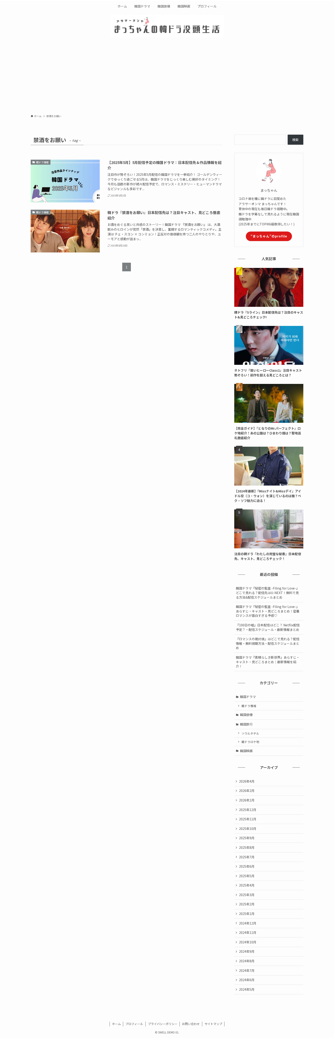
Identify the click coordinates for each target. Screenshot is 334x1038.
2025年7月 (246, 857)
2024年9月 (246, 951)
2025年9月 (246, 838)
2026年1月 (246, 800)
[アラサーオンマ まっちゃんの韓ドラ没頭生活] (167, 26)
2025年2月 (246, 904)
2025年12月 (247, 809)
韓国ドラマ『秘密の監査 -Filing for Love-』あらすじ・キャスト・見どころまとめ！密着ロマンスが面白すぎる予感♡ (267, 611)
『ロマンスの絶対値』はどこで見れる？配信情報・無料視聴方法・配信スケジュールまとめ (267, 643)
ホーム (116, 1024)
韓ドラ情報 (249, 706)
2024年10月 (247, 942)
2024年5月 (246, 989)
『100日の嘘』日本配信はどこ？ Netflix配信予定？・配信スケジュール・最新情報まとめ (268, 627)
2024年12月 (247, 923)
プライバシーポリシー (162, 1024)
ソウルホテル (250, 733)
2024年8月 (246, 961)
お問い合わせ (191, 1024)
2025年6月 (246, 866)
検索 (295, 139)
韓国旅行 (246, 724)
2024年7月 (246, 970)
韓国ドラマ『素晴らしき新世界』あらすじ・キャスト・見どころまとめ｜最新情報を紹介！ (267, 661)
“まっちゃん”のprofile (269, 236)
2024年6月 (246, 980)
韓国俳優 (246, 714)
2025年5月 (246, 876)
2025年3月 (246, 894)
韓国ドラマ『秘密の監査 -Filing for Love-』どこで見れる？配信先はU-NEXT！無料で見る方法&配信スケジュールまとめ (267, 592)
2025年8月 (246, 847)
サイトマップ (213, 1024)
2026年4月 (246, 781)
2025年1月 (246, 913)
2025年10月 (247, 828)
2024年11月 (247, 932)
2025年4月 (246, 885)
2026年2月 (246, 790)
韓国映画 (246, 750)
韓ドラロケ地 (250, 742)
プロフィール (134, 1024)
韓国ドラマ (248, 696)
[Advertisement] (167, 77)
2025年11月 (247, 819)
